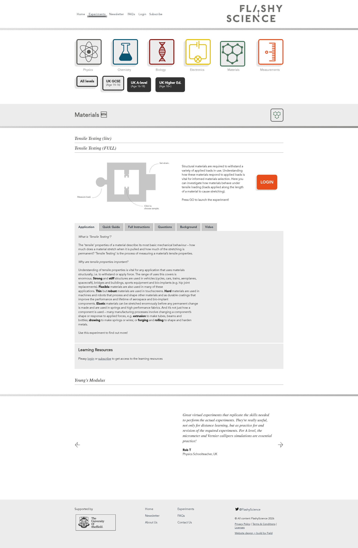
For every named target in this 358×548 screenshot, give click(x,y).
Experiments (97, 14)
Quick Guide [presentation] (111, 227)
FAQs (131, 14)
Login (142, 14)
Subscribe (155, 14)
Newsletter (116, 14)
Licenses (240, 527)
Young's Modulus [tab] (90, 380)
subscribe (104, 359)
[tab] (86, 227)
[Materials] (232, 53)
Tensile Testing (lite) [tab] (93, 138)
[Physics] (87, 53)
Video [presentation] (209, 227)
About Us (151, 522)
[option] (179, 432)
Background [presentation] (188, 227)
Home (81, 14)
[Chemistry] (123, 53)
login (90, 359)
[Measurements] (269, 53)
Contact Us (185, 522)
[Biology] (159, 53)
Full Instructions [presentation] (139, 227)
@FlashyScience (249, 509)
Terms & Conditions (263, 524)
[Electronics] (196, 53)
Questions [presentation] (165, 227)
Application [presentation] (86, 227)
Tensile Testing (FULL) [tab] (95, 148)
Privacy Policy (242, 524)
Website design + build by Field (254, 533)
